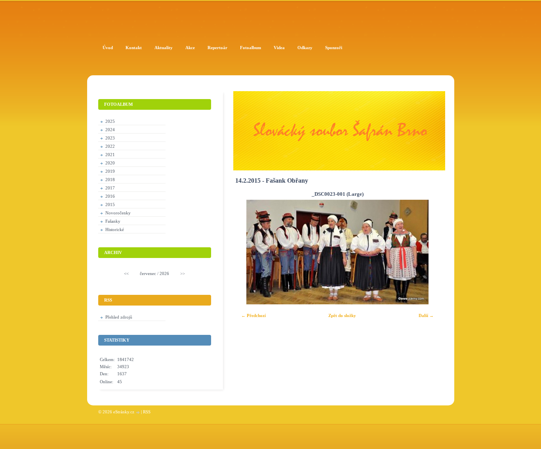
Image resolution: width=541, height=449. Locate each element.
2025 (110, 121)
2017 (110, 187)
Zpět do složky (342, 315)
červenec (148, 273)
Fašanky (112, 221)
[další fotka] (429, 252)
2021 (110, 154)
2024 (110, 129)
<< (126, 273)
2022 (110, 146)
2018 (110, 179)
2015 (110, 204)
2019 (110, 171)
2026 (164, 273)
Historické (114, 229)
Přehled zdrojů (118, 317)
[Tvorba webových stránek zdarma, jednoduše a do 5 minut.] (138, 412)
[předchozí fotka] (246, 252)
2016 (110, 196)
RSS (146, 411)
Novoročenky (118, 212)
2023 (110, 138)
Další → (426, 315)
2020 (110, 162)
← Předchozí (253, 315)
